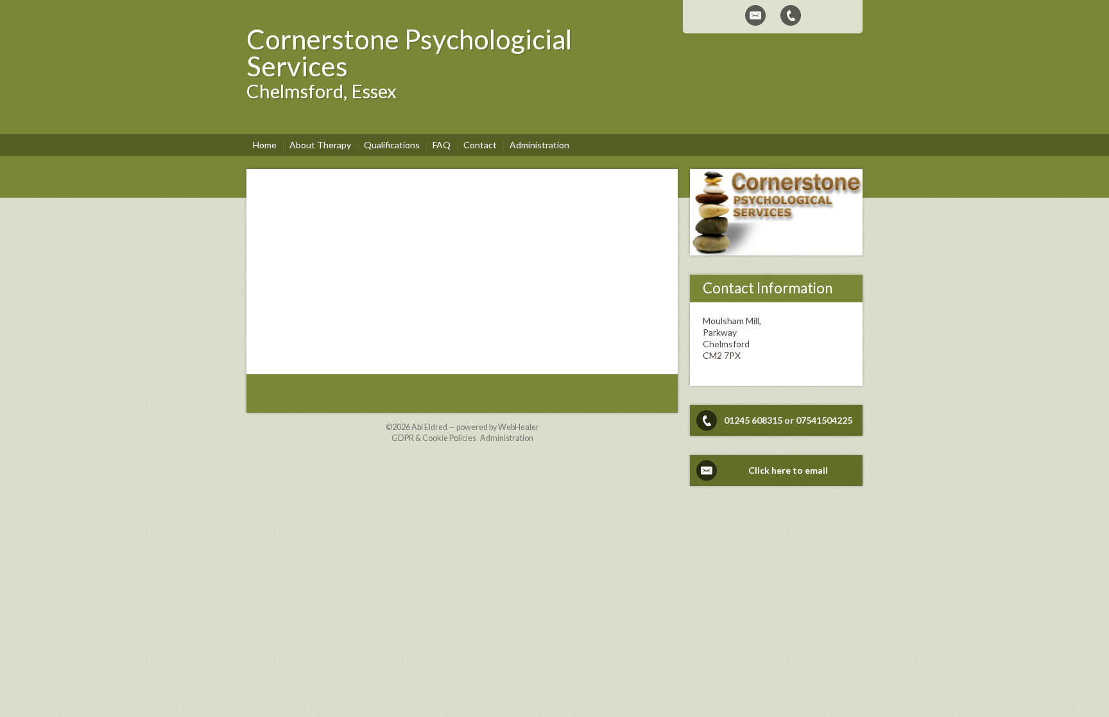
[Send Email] (755, 15)
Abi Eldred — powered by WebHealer (475, 427)
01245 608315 (753, 420)
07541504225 (824, 420)
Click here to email (788, 470)
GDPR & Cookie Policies (433, 438)
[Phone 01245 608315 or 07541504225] (790, 15)
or (789, 420)
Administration (506, 438)
